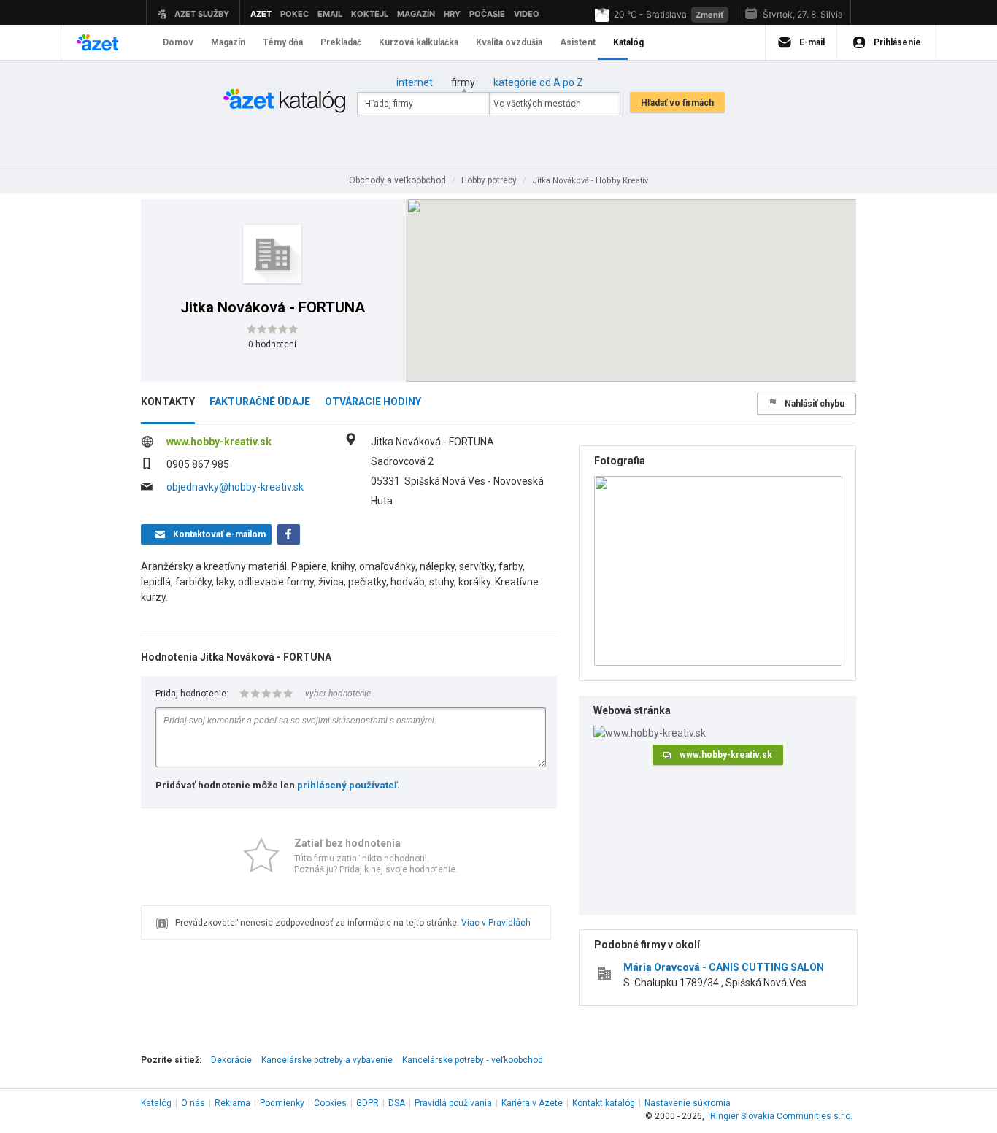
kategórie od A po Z (538, 82)
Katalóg (156, 1103)
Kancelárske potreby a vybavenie (327, 1060)
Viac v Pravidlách (496, 923)
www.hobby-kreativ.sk (219, 442)
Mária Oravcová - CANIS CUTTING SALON (723, 967)
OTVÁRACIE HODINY (373, 401)
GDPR (367, 1103)
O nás (193, 1103)
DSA (396, 1103)
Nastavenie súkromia (687, 1103)
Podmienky (282, 1103)
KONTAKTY (168, 401)
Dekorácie (231, 1060)
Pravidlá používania (453, 1103)
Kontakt (603, 1103)
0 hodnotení (272, 344)
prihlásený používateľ (347, 785)
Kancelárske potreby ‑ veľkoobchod (472, 1060)
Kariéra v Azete (532, 1103)
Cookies (330, 1103)
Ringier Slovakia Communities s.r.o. (781, 1116)
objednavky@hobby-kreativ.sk (235, 487)
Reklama (232, 1103)
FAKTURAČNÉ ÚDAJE (259, 401)
